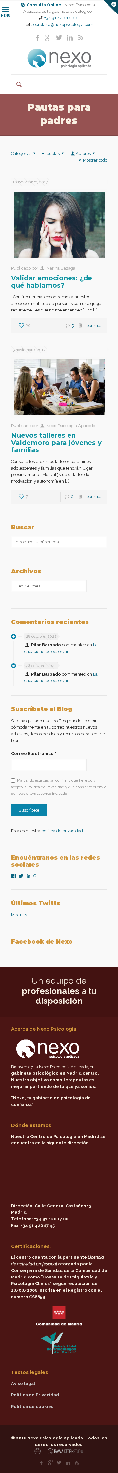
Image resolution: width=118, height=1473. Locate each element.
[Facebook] (37, 38)
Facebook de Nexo (42, 941)
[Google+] (48, 38)
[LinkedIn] (69, 38)
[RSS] (80, 38)
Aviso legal (23, 1383)
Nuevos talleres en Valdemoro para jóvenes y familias (56, 442)
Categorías (21, 153)
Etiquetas (51, 153)
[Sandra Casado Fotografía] (39, 1453)
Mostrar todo (95, 160)
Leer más (93, 325)
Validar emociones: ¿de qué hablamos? (51, 281)
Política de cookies (32, 1406)
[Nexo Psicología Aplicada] (59, 58)
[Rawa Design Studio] (65, 1453)
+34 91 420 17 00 (60, 17)
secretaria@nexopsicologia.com (62, 24)
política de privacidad (62, 830)
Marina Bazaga (60, 268)
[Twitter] (59, 38)
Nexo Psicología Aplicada (70, 425)
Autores (83, 153)
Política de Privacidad (35, 1394)
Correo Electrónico (33, 753)
